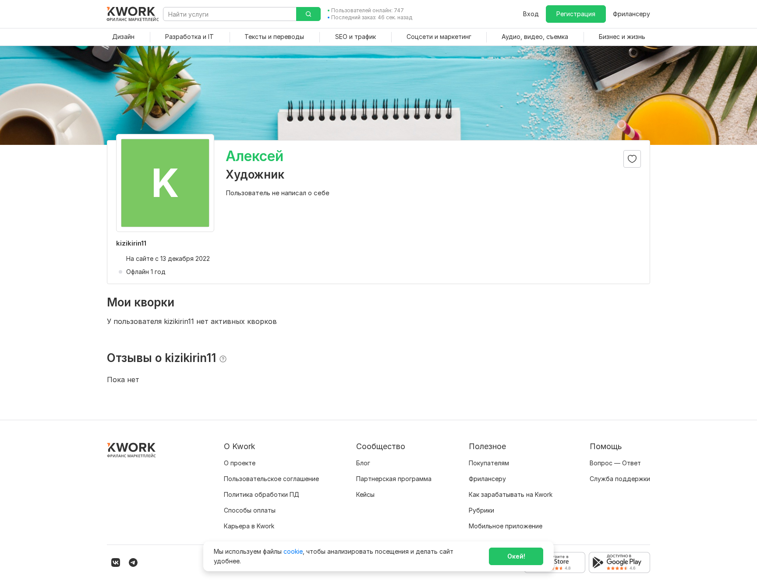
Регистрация (575, 14)
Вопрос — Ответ (615, 463)
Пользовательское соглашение (271, 478)
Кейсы (365, 494)
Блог (363, 463)
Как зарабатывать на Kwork (510, 494)
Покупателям (489, 463)
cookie (293, 551)
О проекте (239, 463)
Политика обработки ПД (261, 494)
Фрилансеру (631, 14)
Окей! (516, 556)
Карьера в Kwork (249, 526)
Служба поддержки (620, 478)
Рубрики (481, 510)
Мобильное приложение (505, 526)
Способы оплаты (250, 510)
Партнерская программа (394, 478)
